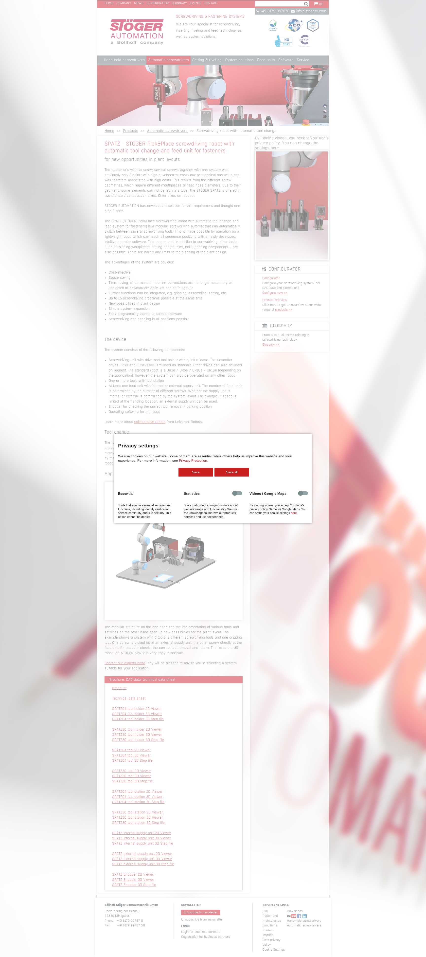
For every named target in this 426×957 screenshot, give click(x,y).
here (294, 513)
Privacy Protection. (193, 460)
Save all (232, 472)
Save (195, 472)
